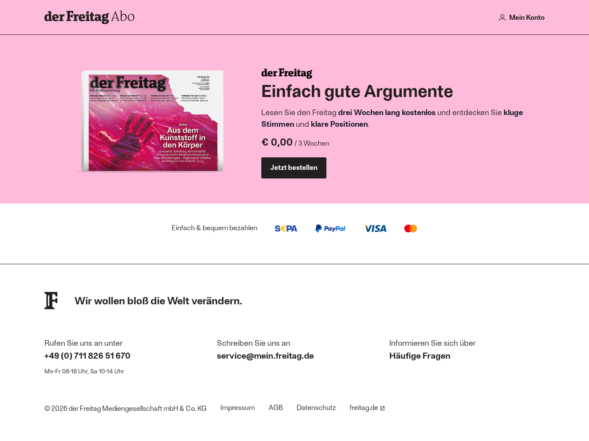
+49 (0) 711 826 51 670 (87, 355)
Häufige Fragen (420, 355)
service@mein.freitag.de (265, 355)
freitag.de (364, 407)
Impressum (237, 407)
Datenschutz (316, 407)
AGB (276, 407)
